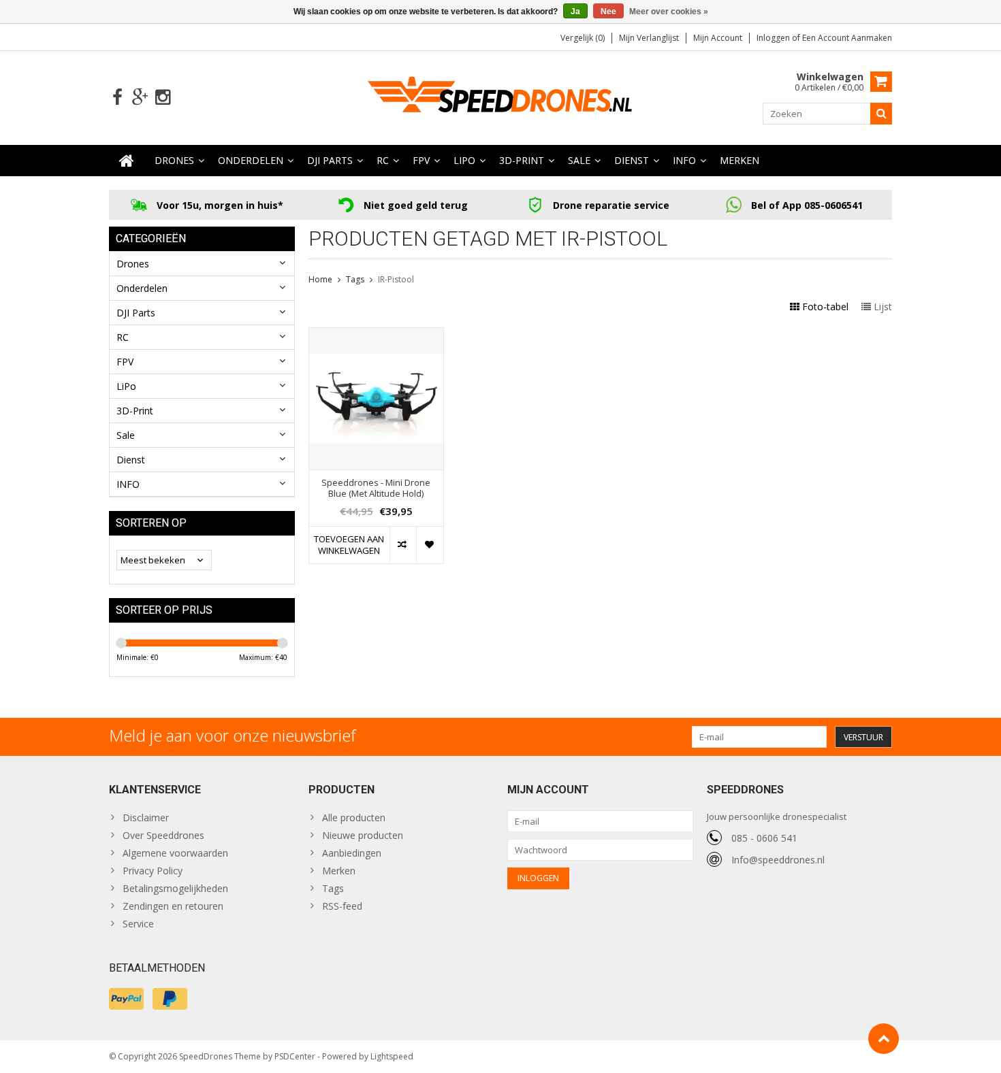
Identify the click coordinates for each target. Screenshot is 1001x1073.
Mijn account (717, 38)
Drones (174, 160)
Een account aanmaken (847, 38)
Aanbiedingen (351, 852)
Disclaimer (146, 817)
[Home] (126, 161)
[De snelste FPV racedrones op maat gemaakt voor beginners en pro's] (500, 96)
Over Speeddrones (163, 835)
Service (138, 923)
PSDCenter (294, 1056)
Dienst (631, 160)
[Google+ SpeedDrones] (139, 97)
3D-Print (521, 160)
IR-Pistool (396, 279)
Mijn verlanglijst (649, 38)
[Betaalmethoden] (126, 999)
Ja (575, 11)
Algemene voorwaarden (175, 852)
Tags (355, 279)
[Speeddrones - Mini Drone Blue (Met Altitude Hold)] (376, 335)
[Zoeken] (881, 114)
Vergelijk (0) (582, 38)
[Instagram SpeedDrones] (162, 97)
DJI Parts (330, 160)
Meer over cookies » (668, 11)
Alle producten (353, 817)
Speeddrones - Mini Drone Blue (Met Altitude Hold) (375, 488)
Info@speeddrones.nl (778, 859)
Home (320, 279)
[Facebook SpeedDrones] (117, 97)
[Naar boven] (883, 1038)
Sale (579, 160)
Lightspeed (391, 1056)
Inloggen (774, 38)
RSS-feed (342, 905)
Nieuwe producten (362, 835)
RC (383, 160)
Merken (739, 160)
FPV (421, 160)
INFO (684, 160)
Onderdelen (250, 160)
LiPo (464, 160)
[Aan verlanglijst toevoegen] (429, 545)
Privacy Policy (152, 870)
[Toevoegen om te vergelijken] (403, 545)
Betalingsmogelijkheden (175, 888)
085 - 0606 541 (764, 837)
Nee (608, 11)
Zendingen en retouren (173, 905)
